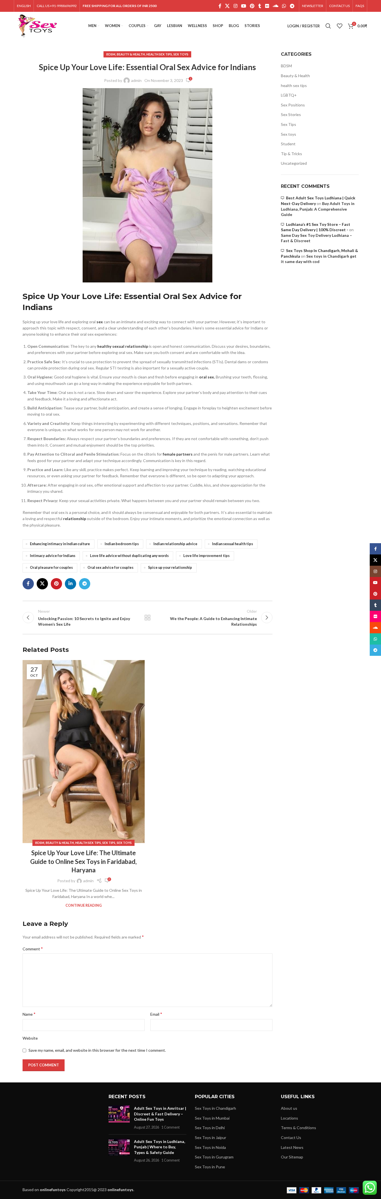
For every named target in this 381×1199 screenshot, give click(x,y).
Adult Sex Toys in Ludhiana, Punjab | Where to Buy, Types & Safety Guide (159, 1147)
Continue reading (83, 905)
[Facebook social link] (220, 6)
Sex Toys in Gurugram (214, 1157)
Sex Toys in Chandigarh (215, 1108)
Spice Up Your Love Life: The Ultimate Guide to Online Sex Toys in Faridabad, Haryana (83, 861)
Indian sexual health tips (232, 544)
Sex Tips (108, 842)
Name (29, 1014)
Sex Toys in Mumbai (212, 1118)
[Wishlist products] (339, 26)
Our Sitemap (292, 1157)
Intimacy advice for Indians (52, 556)
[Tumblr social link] (259, 6)
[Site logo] (37, 25)
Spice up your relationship (170, 567)
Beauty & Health (131, 54)
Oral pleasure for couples (51, 567)
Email (156, 1014)
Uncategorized (294, 163)
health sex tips (159, 54)
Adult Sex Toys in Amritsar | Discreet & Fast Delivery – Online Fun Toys (160, 1114)
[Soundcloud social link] (275, 6)
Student (288, 143)
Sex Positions (293, 104)
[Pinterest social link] (252, 6)
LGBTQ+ (289, 95)
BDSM (110, 54)
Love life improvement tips (206, 556)
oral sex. (207, 377)
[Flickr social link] (267, 6)
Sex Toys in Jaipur (210, 1137)
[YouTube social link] (243, 6)
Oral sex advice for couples (110, 567)
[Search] (328, 26)
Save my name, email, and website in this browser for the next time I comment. (97, 1050)
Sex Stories (291, 114)
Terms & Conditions (298, 1127)
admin (136, 80)
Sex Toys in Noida (210, 1147)
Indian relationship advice (175, 544)
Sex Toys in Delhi (210, 1127)
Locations (289, 1118)
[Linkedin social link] (70, 583)
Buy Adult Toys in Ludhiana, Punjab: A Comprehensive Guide (317, 209)
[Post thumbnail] (119, 1118)
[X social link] (227, 6)
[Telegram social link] (292, 6)
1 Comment (170, 1127)
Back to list (147, 617)
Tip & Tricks (291, 153)
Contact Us (291, 1137)
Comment (33, 948)
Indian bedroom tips (122, 544)
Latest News (292, 1147)
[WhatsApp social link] (284, 6)
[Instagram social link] (235, 6)
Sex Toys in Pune (210, 1166)
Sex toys (180, 54)
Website (30, 1038)
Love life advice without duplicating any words (129, 556)
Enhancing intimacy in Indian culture (60, 544)
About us (289, 1108)
